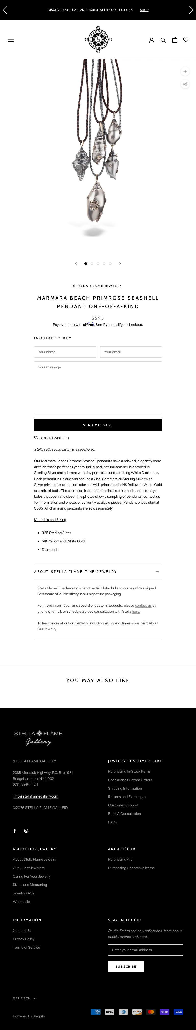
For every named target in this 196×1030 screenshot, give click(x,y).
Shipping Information (125, 788)
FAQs (112, 822)
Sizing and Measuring (30, 884)
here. (136, 611)
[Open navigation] (11, 40)
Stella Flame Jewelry (98, 286)
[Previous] (76, 263)
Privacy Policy (23, 939)
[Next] (120, 263)
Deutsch (22, 998)
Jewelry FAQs (23, 893)
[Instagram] (26, 831)
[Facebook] (14, 831)
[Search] (163, 39)
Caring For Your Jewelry (32, 876)
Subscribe (126, 966)
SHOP (144, 10)
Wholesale (21, 901)
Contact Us (22, 930)
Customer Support (123, 805)
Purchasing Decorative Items (131, 868)
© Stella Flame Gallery (35, 1009)
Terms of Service (26, 947)
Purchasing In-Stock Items (129, 771)
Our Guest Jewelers (29, 868)
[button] (5, 10)
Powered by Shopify (29, 1016)
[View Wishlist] (182, 40)
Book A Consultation (124, 813)
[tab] (98, 571)
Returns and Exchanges (127, 796)
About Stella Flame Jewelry (34, 859)
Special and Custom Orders (130, 780)
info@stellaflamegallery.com (36, 796)
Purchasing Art (120, 859)
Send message (98, 425)
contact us (143, 605)
